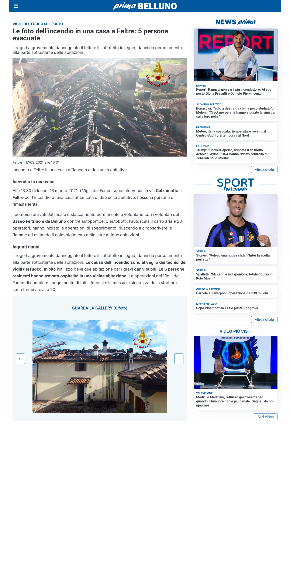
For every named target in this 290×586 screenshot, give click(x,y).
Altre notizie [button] (264, 169)
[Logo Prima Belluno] (145, 6)
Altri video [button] (266, 417)
